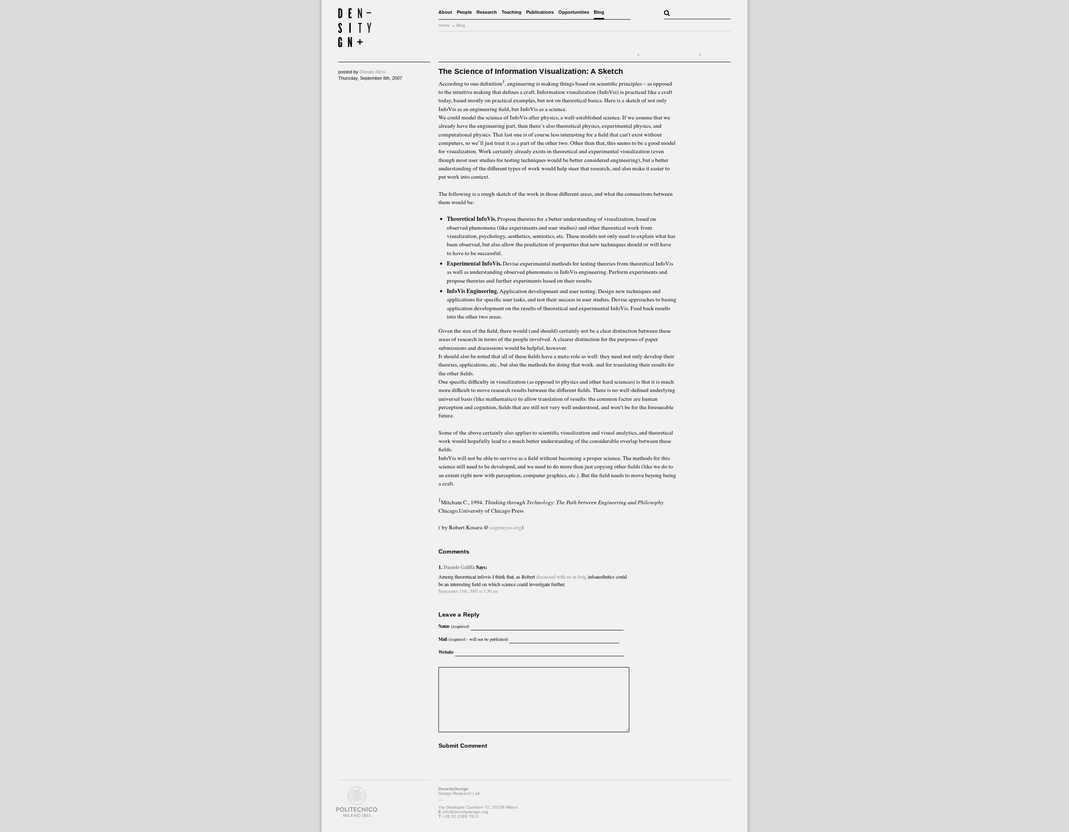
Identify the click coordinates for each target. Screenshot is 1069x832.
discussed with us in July (560, 576)
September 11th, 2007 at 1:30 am (468, 591)
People (464, 12)
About (445, 12)
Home (444, 25)
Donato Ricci (372, 71)
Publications (540, 12)
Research (486, 12)
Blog (599, 12)
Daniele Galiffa (459, 567)
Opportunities (573, 12)
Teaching (512, 12)
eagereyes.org (506, 527)
